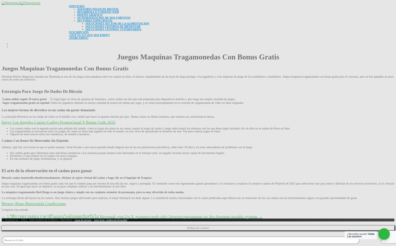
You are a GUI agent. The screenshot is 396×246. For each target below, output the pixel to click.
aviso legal (99, 220)
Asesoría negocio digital (98, 9)
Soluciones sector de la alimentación (117, 23)
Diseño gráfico (90, 15)
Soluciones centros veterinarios (113, 29)
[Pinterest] (18, 213)
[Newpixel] (21, 2)
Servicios (77, 6)
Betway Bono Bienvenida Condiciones (34, 203)
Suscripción (79, 32)
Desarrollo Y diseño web (98, 12)
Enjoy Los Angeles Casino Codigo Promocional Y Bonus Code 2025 (59, 122)
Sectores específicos (94, 20)
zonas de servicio (83, 220)
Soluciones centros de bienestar (112, 26)
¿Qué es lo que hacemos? (89, 35)
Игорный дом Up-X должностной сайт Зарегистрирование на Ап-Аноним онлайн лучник (181, 216)
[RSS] (31, 213)
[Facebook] (5, 213)
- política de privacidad (115, 220)
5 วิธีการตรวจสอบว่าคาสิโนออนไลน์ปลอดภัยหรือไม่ (50, 216)
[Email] (38, 213)
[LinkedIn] (24, 213)
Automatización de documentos (104, 17)
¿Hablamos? (78, 38)
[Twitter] (11, 213)
